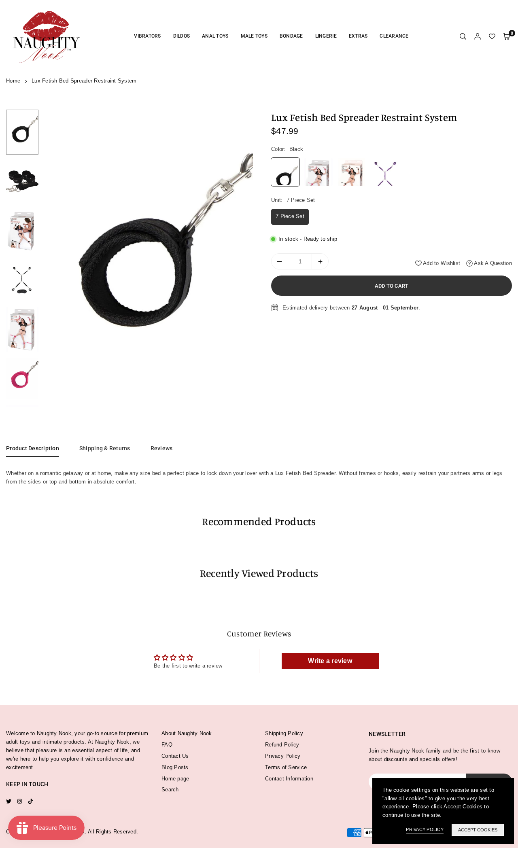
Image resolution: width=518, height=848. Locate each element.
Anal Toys (215, 36)
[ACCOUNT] (477, 36)
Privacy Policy (283, 756)
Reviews (162, 448)
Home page (175, 779)
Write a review (330, 660)
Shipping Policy (284, 733)
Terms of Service (286, 767)
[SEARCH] (463, 36)
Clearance (394, 36)
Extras (358, 36)
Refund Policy (282, 745)
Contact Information (289, 779)
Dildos (181, 36)
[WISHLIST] (492, 36)
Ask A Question (492, 263)
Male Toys (254, 36)
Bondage (291, 36)
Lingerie (326, 36)
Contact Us (175, 756)
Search (170, 790)
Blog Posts (175, 767)
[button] (241, 259)
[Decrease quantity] (280, 261)
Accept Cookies (477, 829)
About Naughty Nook (186, 733)
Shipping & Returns (104, 448)
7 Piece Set (290, 216)
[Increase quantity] (320, 261)
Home (13, 81)
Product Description (32, 448)
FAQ (166, 745)
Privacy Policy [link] (425, 829)
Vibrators (147, 36)
